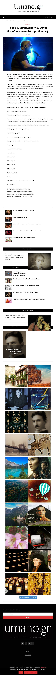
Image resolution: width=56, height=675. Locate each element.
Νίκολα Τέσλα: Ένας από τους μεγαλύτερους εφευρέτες (14, 351)
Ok (20, 672)
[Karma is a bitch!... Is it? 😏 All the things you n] (16, 422)
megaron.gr (16, 180)
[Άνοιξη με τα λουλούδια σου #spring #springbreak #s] (16, 537)
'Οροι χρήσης (43, 667)
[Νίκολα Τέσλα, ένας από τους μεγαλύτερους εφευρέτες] (39, 422)
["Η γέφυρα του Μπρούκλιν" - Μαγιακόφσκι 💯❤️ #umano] (16, 445)
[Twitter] (2, 79)
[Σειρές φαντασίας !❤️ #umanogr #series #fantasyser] (39, 468)
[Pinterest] (2, 83)
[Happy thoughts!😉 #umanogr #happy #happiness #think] (39, 491)
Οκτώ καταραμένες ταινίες (20, 217)
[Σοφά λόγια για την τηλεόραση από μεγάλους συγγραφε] (39, 537)
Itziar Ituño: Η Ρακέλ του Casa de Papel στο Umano (26, 278)
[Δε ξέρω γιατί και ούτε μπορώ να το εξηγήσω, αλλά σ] (16, 560)
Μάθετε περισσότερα (30, 672)
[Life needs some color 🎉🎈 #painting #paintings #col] (39, 399)
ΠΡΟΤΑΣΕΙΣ (28, 24)
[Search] (51, 17)
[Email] (2, 87)
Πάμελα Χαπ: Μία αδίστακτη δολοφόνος (23, 210)
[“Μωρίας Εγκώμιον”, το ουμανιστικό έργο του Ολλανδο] (39, 560)
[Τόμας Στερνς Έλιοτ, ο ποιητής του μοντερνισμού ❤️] (16, 399)
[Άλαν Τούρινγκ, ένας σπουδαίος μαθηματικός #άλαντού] (39, 514)
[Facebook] (2, 75)
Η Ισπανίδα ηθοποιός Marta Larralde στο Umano (25, 292)
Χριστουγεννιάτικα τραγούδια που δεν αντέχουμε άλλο (27, 230)
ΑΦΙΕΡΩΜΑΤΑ (15, 346)
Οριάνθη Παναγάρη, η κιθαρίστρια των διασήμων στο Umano (29, 299)
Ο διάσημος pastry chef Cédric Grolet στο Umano (26, 285)
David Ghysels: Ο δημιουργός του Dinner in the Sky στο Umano (19, 273)
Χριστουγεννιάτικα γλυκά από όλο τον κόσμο (24, 237)
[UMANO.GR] (28, 7)
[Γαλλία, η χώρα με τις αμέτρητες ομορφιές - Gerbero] (16, 376)
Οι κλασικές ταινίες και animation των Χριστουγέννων (27, 224)
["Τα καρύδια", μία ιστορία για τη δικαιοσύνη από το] (39, 376)
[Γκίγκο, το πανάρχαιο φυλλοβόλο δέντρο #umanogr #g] (39, 584)
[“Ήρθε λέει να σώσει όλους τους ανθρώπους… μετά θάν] (16, 584)
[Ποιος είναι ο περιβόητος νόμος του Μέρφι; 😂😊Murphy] (39, 445)
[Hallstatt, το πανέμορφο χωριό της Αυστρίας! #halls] (16, 514)
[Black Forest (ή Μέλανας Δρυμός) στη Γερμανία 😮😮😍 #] (16, 491)
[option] (14, 344)
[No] (54, 671)
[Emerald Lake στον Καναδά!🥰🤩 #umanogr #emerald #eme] (16, 468)
